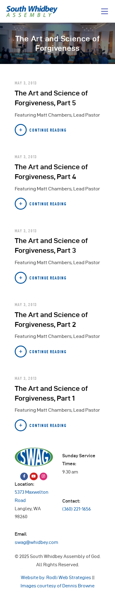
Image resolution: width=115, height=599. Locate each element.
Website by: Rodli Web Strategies (56, 577)
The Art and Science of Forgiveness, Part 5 (51, 98)
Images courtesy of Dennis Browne (57, 585)
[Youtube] (33, 476)
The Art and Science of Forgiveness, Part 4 (51, 171)
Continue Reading (48, 130)
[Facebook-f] (24, 476)
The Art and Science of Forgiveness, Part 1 (51, 393)
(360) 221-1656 (76, 509)
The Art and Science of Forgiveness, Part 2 (51, 319)
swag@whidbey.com (36, 542)
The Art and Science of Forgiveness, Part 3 (51, 245)
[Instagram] (43, 476)
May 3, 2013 (26, 82)
